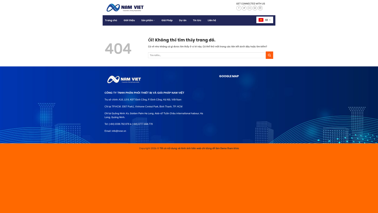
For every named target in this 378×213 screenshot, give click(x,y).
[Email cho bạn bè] (249, 8)
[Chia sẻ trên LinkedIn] (260, 8)
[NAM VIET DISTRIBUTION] (126, 8)
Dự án (182, 20)
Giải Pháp (167, 20)
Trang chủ (111, 20)
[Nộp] (269, 55)
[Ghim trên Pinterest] (254, 8)
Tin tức (197, 20)
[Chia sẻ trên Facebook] (238, 8)
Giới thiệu (129, 20)
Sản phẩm (147, 20)
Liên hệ (212, 20)
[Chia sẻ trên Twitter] (244, 8)
